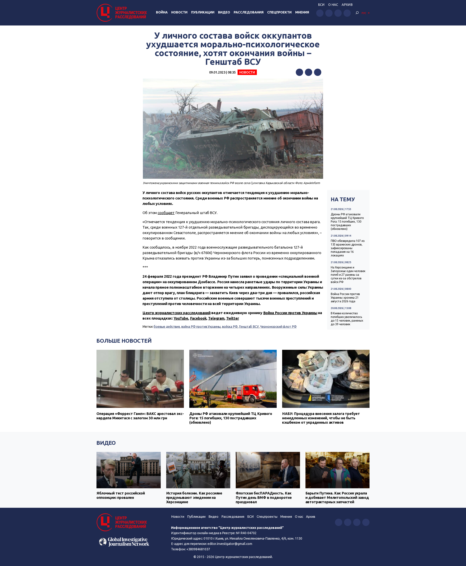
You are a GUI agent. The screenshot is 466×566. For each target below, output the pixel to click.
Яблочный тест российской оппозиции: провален (120, 495)
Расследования (249, 12)
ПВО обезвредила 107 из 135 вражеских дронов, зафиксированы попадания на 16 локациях (348, 248)
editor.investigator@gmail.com (230, 543)
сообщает (166, 213)
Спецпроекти (279, 12)
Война (162, 12)
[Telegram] (317, 72)
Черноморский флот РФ (278, 326)
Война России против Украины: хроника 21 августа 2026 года (345, 297)
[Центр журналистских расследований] (122, 13)
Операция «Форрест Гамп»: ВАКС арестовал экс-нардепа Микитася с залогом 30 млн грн (140, 415)
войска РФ (230, 326)
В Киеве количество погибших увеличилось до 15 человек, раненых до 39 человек (347, 319)
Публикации (202, 12)
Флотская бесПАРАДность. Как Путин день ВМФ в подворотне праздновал (264, 497)
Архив (347, 4)
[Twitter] (308, 72)
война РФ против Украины (201, 326)
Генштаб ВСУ (249, 326)
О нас (333, 4)
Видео (224, 12)
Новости (179, 12)
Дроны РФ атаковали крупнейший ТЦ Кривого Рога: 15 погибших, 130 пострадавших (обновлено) (347, 221)
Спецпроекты (267, 516)
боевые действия (167, 326)
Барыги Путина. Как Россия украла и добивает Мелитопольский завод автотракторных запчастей (337, 497)
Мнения (302, 12)
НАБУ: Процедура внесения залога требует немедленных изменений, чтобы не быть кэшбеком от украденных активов (321, 417)
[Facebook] (299, 72)
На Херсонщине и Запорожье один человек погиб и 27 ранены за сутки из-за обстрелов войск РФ (348, 275)
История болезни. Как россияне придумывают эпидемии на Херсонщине (194, 497)
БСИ (321, 4)
